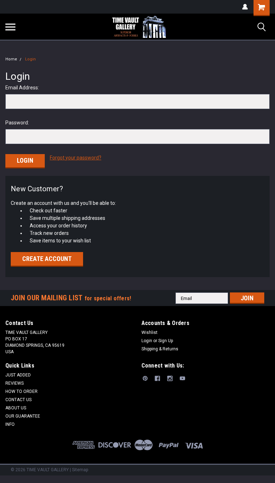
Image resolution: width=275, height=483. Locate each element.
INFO (10, 424)
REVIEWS (14, 383)
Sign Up (165, 340)
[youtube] (182, 378)
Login (30, 59)
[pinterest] (145, 378)
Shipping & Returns (159, 348)
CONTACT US (18, 399)
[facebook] (157, 378)
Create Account (47, 258)
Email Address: (22, 87)
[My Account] (245, 7)
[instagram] (170, 378)
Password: (17, 122)
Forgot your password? (75, 158)
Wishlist (149, 332)
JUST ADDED (18, 375)
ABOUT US (15, 407)
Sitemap (80, 469)
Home (11, 59)
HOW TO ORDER (21, 391)
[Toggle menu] (10, 27)
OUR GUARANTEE (22, 416)
